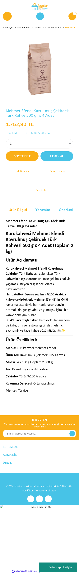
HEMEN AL (57, 156)
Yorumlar (42, 209)
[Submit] (72, 433)
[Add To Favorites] (28, 180)
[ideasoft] (19, 571)
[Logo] (39, 6)
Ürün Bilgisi (18, 209)
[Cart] (72, 16)
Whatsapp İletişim (60, 567)
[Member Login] (40, 16)
